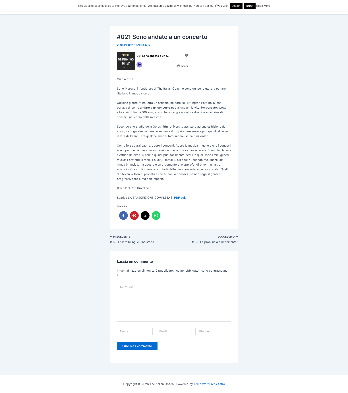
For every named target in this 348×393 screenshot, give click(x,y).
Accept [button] (236, 5)
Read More (263, 5)
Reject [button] (249, 5)
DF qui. (181, 197)
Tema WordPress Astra (209, 384)
